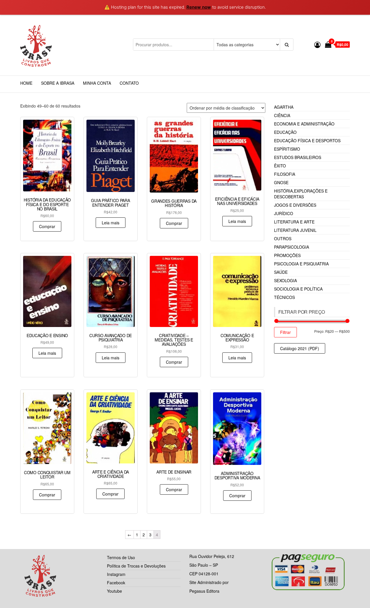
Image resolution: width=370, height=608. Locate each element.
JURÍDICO (283, 213)
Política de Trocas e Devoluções (136, 566)
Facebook (116, 582)
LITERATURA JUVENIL (295, 230)
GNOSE (281, 182)
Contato (129, 83)
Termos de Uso (121, 557)
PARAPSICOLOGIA (291, 247)
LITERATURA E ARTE (294, 222)
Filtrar (285, 332)
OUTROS (282, 238)
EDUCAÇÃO (285, 132)
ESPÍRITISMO (287, 149)
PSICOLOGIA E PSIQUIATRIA (301, 264)
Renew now (198, 7)
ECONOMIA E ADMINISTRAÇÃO (304, 124)
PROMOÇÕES (287, 255)
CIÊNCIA (282, 115)
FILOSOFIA (284, 174)
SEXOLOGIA (285, 280)
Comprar (47, 226)
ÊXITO (280, 166)
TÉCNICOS (284, 297)
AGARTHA (283, 107)
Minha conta (97, 83)
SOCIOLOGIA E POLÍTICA (298, 289)
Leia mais (110, 223)
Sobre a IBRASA (57, 83)
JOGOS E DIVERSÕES (295, 205)
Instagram (116, 574)
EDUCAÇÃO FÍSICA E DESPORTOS (307, 140)
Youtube (114, 591)
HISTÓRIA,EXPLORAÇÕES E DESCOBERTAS (301, 193)
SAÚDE (281, 272)
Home (26, 83)
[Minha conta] (317, 44)
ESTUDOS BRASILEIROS (297, 157)
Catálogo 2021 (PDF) (299, 348)
